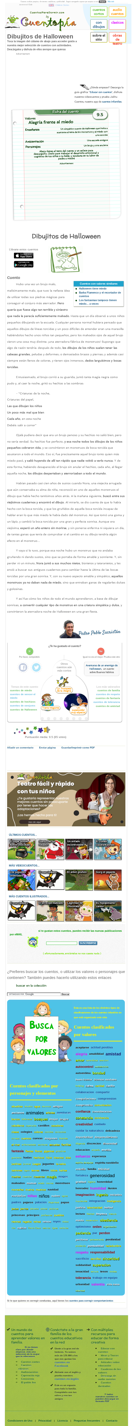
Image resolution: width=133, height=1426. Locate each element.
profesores (46, 1215)
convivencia (102, 1117)
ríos (13, 1228)
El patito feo (28, 1382)
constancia (84, 1118)
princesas (18, 1215)
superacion (101, 1265)
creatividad (84, 1124)
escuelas (54, 1144)
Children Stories (62, 5)
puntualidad (96, 1245)
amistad (113, 1054)
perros (24, 1208)
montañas (18, 1189)
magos (63, 1176)
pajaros (28, 1202)
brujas (53, 1119)
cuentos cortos (99, 12)
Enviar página (47, 747)
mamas (31, 1183)
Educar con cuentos (100, 92)
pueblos (59, 1215)
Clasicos (117, 23)
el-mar (16, 1144)
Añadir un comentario (20, 747)
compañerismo (86, 1098)
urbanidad (83, 1284)
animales (35, 1112)
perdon (104, 1233)
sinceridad (111, 1259)
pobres (44, 1208)
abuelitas (17, 1106)
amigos (58, 1106)
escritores (43, 1144)
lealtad (108, 1207)
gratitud (81, 1181)
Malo (17, 730)
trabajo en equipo (105, 1278)
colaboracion (85, 1092)
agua (37, 1106)
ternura (94, 1271)
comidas (49, 1132)
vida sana (112, 1284)
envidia (106, 1149)
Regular (21, 730)
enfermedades (29, 1144)
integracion (97, 1201)
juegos (37, 1163)
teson (104, 1271)
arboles (50, 1112)
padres (16, 1202)
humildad (98, 1188)
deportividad (84, 1137)
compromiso (84, 1105)
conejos (16, 1138)
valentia (98, 1284)
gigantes (49, 1151)
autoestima (83, 1073)
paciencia (83, 1233)
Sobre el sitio (98, 37)
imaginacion (85, 1194)
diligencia (80, 1143)
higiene (91, 1182)
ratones (16, 1221)
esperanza (99, 1156)
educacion (83, 1149)
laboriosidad (95, 1207)
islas (68, 1157)
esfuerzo (83, 1156)
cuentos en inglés (67, 1379)
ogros (65, 1196)
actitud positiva (102, 1047)
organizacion (110, 1227)
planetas (34, 1208)
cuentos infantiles (111, 101)
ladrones (17, 1170)
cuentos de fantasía (108, 698)
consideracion (102, 1111)
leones (35, 1170)
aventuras (64, 1112)
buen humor (84, 1079)
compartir (103, 1092)
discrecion (94, 1143)
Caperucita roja (30, 1375)
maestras (27, 1176)
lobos (54, 1170)
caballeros (18, 1125)
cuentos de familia (108, 690)
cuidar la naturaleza (90, 1130)
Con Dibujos (99, 25)
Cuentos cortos (30, 1362)
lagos (27, 1170)
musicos (41, 1189)
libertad (90, 1214)
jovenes (27, 1164)
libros (45, 1170)
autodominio (102, 1067)
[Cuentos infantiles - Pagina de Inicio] (42, 18)
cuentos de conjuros (22, 705)
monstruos (62, 1183)
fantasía (18, 1151)
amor (80, 1060)
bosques (41, 1119)
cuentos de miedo (21, 690)
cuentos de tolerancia (106, 702)
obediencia (108, 1220)
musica (29, 1189)
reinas (37, 1221)
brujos (64, 1119)
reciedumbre (113, 1245)
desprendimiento (106, 1137)
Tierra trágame (50, 707)
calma (89, 1085)
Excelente (40, 730)
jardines (16, 1163)
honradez (82, 1188)
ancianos (18, 1112)
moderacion (92, 1220)
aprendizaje (92, 1060)
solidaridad (83, 1265)
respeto (82, 1252)
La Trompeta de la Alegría (64, 689)
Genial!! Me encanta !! (45, 730)
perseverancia (97, 1239)
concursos (60, 1132)
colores (38, 1131)
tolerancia (83, 1278)
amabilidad (96, 1053)
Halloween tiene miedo (93, 288)
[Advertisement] (37, 79)
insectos (59, 1157)
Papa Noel (53, 1202)
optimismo (83, 1226)
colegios (26, 1131)
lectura (80, 1213)
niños (44, 1195)
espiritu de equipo (84, 1163)
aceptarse (82, 1047)
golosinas (61, 1151)
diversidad (110, 1143)
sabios (21, 1227)
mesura (112, 1214)
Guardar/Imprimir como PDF (78, 747)
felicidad (103, 1169)
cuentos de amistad (108, 706)
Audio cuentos (117, 12)
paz (94, 1233)
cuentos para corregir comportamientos (91, 1300)
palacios (41, 1202)
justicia (80, 1207)
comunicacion (103, 1105)
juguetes (48, 1163)
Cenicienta (27, 1379)
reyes (57, 1221)
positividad (113, 1239)
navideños (19, 1195)
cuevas (37, 1138)
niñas (32, 1196)
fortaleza (82, 1175)
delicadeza (112, 1130)
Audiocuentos (29, 1372)
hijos (49, 1157)
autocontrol (84, 1066)
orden (97, 1226)
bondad (98, 1073)
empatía (96, 1150)
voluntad (80, 1291)
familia (92, 1169)
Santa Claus (34, 1228)
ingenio (102, 1195)
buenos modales (105, 1079)
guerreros (17, 1157)
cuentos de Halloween (23, 709)
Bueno (31, 730)
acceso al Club (25, 4)
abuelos (28, 1106)
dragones (50, 1138)
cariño (110, 1085)
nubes (55, 1195)
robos (65, 1221)
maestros (39, 1176)
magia (52, 1177)
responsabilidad (102, 1252)
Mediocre (19, 730)
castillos (43, 1125)
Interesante (27, 730)
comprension (107, 1098)
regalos (27, 1221)
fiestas (29, 1151)
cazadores (57, 1125)
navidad (53, 1189)
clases (15, 1131)
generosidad (102, 1175)
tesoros (46, 1228)
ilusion (112, 1188)
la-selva (61, 1163)
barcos (16, 1119)
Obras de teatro (117, 37)
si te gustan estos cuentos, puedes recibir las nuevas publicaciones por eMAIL (66, 932)
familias (66, 1144)
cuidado (100, 1124)
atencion (104, 1060)
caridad (99, 1085)
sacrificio (82, 1258)
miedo (80, 1220)
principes (33, 1215)
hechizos (39, 1157)
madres (16, 1176)
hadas (27, 1157)
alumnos (46, 1106)
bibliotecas (27, 1119)
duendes (63, 1138)
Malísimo (14, 730)
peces (15, 1208)
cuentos (26, 1138)
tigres (55, 1228)
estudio (81, 1169)
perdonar (82, 1239)
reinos (47, 1221)
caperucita (31, 1125)
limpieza (101, 1213)
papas (65, 1202)
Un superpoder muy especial (78, 710)
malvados (18, 1183)
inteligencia (114, 1201)
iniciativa (116, 1194)
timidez (113, 1271)
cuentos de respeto (108, 694)
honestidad (104, 1181)
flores (38, 1151)
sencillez (96, 1258)
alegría (81, 1054)
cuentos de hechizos (23, 701)
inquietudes (81, 1201)
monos (50, 1183)
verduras (63, 1228)
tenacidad (82, 1271)
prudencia (81, 1246)
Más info (111, 1)
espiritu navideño (107, 1162)
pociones (54, 1208)
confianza (83, 1111)
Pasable (24, 730)
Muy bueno (35, 730)
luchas (63, 1170)
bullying (80, 1086)
